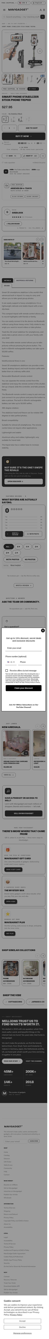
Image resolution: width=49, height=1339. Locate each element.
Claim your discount (24, 688)
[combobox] (10, 662)
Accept (22, 1321)
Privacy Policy (16, 1315)
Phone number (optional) (15, 657)
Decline (22, 1327)
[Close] (43, 630)
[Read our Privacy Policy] (41, 674)
